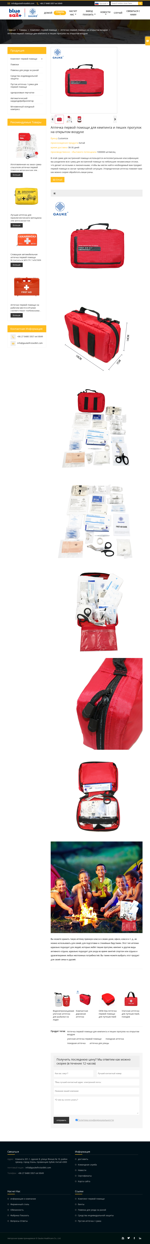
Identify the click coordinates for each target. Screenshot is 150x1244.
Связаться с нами (133, 13)
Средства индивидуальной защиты (24, 77)
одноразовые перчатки (22, 92)
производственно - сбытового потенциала (74, 151)
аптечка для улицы (99, 1043)
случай (118, 12)
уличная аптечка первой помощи (84, 1038)
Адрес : (11, 1159)
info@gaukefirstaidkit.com (22, 3)
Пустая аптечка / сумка (89, 1221)
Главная (11, 30)
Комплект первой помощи (43, 30)
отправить (61, 1120)
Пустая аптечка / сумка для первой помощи (24, 85)
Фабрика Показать (19, 1215)
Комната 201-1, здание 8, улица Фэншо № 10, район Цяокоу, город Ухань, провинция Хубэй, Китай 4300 (41, 1160)
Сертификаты (85, 1175)
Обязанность (17, 1209)
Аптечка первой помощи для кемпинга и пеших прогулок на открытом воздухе (103, 1033)
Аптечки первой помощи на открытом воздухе (84, 30)
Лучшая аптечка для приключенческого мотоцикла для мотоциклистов (26, 217)
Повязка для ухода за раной (25, 70)
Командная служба (87, 1164)
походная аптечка (115, 1038)
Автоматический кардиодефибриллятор (22, 99)
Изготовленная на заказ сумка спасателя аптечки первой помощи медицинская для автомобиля (26, 167)
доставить (83, 1159)
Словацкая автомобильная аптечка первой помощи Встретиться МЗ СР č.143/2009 (26, 257)
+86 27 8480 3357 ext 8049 (51, 3)
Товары (60, 12)
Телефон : (12, 1173)
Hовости (82, 1170)
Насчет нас (73, 13)
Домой (48, 12)
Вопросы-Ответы (19, 1221)
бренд (54, 138)
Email (57, 179)
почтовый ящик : (16, 1167)
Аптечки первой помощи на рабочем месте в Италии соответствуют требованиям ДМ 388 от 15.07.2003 (25, 307)
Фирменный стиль (19, 1204)
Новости (105, 12)
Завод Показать (88, 13)
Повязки (15, 64)
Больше (17, 174)
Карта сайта (84, 1181)
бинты (81, 1204)
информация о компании (23, 1198)
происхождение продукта (65, 142)
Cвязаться (13, 1151)
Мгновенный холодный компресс (22, 108)
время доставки (59, 147)
